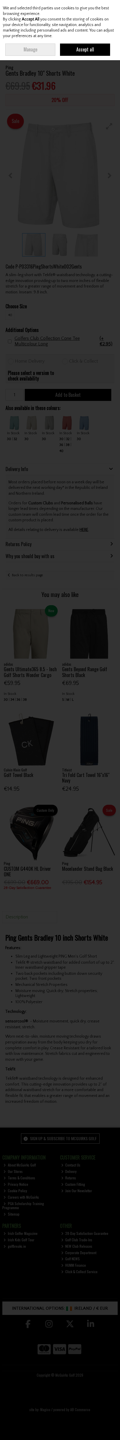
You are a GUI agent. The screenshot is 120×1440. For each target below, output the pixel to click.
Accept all (85, 49)
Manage (30, 49)
